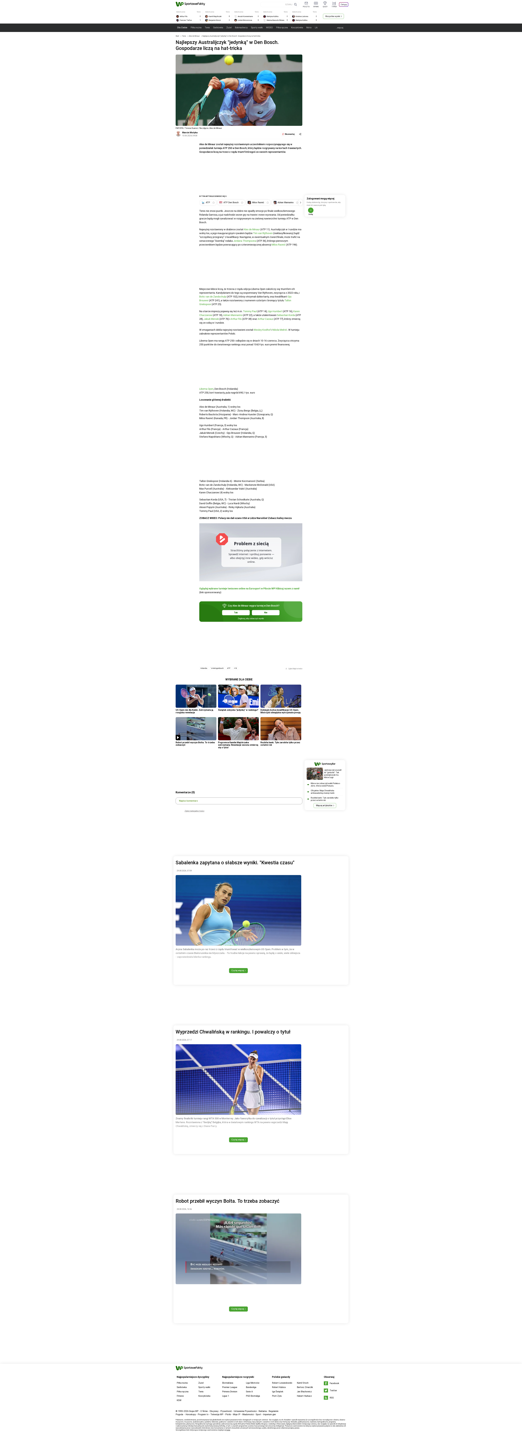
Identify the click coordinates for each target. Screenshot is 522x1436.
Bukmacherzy (241, 27)
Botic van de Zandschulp (212, 296)
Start (177, 36)
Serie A (249, 1391)
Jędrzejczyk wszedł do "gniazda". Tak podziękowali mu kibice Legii (332, 773)
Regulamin (273, 1411)
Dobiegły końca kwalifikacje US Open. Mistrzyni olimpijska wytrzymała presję (280, 711)
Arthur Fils (236, 318)
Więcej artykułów (324, 805)
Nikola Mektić (279, 329)
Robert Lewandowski (282, 1383)
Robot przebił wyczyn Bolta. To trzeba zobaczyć (195, 743)
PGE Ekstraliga (253, 1396)
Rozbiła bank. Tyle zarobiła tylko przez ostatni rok (280, 743)
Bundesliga (251, 1387)
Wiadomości (248, 1414)
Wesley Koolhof (262, 329)
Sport (258, 1414)
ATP (228, 668)
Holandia (204, 668)
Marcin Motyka (190, 132)
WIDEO (269, 27)
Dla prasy (214, 1411)
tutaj (228, 1430)
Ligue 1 (225, 1396)
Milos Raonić (279, 244)
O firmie (204, 1411)
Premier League (229, 1387)
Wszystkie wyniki (332, 16)
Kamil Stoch (302, 1383)
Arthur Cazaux (265, 318)
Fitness (180, 1396)
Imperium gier (269, 1414)
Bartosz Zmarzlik (305, 1387)
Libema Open (206, 388)
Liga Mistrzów (252, 1383)
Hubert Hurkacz (304, 1396)
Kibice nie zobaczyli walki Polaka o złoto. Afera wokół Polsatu (325, 784)
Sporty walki (257, 27)
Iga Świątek (277, 1391)
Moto (309, 27)
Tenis (207, 27)
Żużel (229, 27)
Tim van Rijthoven (263, 233)
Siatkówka (218, 27)
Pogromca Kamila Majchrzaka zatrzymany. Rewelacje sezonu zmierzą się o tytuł (238, 745)
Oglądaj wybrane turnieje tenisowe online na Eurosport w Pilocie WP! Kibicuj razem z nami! (249, 588)
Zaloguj (344, 4)
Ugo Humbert (275, 311)
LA (316, 27)
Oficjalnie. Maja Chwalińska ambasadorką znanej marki (322, 791)
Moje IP (236, 1414)
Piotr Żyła (277, 1396)
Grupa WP (193, 1411)
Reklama (263, 1411)
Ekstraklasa (227, 1383)
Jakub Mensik (211, 318)
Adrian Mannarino (232, 315)
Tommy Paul (250, 311)
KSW (179, 1400)
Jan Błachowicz (304, 1391)
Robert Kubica (279, 1387)
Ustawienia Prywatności (245, 1411)
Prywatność (226, 1411)
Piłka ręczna (282, 27)
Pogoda (179, 1414)
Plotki (228, 1414)
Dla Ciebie (182, 27)
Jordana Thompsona (244, 240)
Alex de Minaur (194, 36)
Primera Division (229, 1391)
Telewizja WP (216, 1414)
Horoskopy (191, 1414)
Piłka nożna (196, 27)
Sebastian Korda (286, 315)
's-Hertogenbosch (217, 668)
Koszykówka (297, 27)
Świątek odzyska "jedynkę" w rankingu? (238, 710)
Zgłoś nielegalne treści (194, 811)
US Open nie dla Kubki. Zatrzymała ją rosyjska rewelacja (194, 711)
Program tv (203, 1414)
